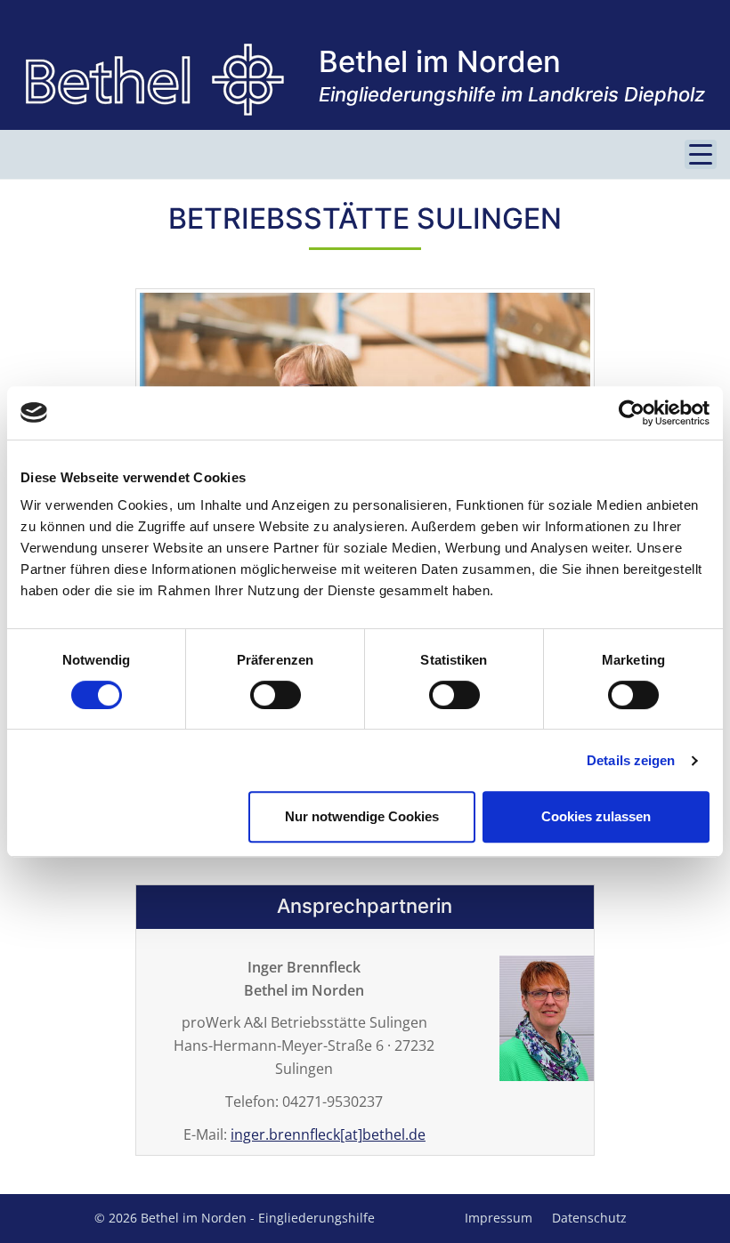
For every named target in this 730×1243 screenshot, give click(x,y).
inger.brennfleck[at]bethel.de (328, 1134)
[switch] (275, 695)
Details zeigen (631, 760)
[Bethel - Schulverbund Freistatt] (155, 80)
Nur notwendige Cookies (362, 816)
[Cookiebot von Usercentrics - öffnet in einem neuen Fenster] (632, 413)
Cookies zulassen (596, 816)
